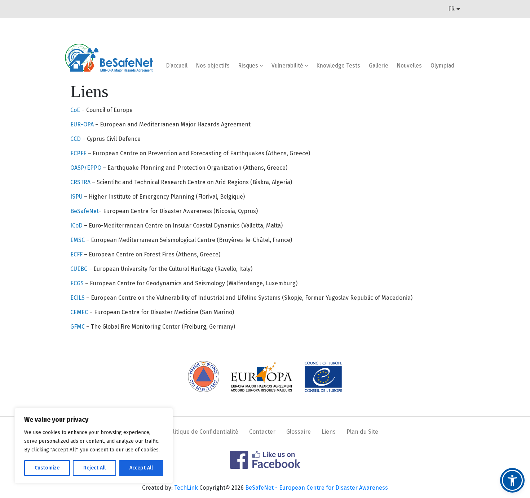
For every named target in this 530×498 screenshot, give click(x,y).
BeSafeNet (84, 211)
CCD (76, 138)
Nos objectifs (213, 65)
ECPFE (78, 153)
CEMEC (79, 312)
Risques (249, 65)
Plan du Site (362, 431)
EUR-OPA (82, 124)
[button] (512, 480)
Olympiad (442, 65)
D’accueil (176, 65)
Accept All (141, 468)
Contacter (262, 431)
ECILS (78, 297)
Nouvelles (409, 65)
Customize (47, 468)
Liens (329, 431)
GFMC (78, 326)
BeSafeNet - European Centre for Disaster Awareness (316, 487)
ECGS (77, 283)
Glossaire (298, 431)
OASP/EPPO (85, 167)
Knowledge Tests (338, 65)
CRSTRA (81, 182)
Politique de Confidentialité (202, 431)
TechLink (186, 487)
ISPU (77, 196)
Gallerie (378, 65)
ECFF (77, 254)
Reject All (94, 468)
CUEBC (79, 268)
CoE (75, 110)
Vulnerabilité (288, 65)
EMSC (78, 240)
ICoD (76, 225)
